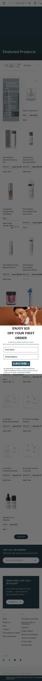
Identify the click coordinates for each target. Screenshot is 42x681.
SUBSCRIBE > (21, 364)
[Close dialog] (39, 309)
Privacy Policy (28, 370)
